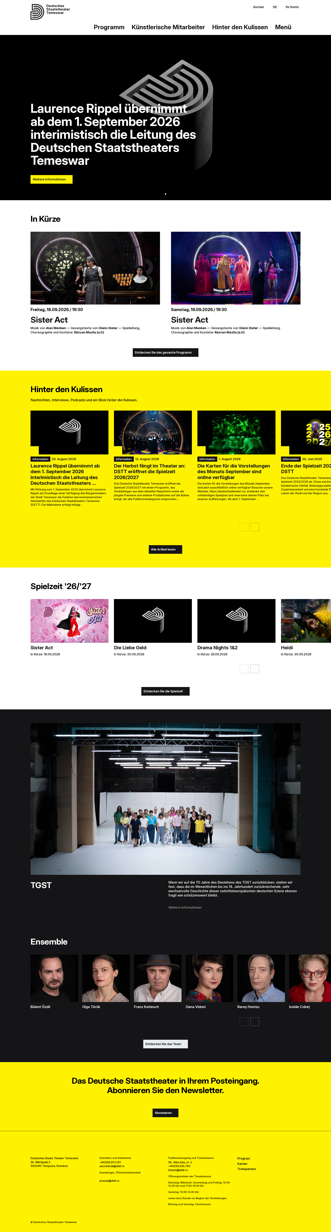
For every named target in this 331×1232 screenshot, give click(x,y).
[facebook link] (155, 1143)
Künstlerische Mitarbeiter (168, 27)
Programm (109, 27)
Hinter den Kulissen (240, 27)
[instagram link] (165, 1143)
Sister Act (49, 319)
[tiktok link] (176, 1143)
